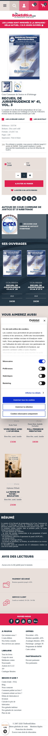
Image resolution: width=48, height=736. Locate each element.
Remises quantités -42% (34, 638)
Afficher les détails (33, 393)
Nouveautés (6, 663)
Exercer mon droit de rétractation (24, 732)
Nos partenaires (31, 663)
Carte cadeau (30, 649)
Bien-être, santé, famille (13, 436)
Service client (19, 597)
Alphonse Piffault (12, 488)
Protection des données (24, 729)
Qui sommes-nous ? (9, 635)
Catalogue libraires (8, 671)
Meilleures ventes (8, 660)
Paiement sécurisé (21, 579)
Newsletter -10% (32, 635)
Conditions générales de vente (17, 727)
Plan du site (6, 713)
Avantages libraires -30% (35, 641)
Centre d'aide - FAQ (9, 682)
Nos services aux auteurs (11, 644)
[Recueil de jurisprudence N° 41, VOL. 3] (24, 79)
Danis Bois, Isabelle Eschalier (35, 425)
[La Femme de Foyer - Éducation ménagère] (12, 465)
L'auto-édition (7, 638)
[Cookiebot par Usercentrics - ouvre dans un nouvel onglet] (29, 320)
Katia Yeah (13, 425)
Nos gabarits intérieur (9, 707)
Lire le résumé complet (15, 119)
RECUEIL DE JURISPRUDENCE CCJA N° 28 (12, 287)
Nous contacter (7, 688)
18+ (3, 669)
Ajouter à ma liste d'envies (25, 190)
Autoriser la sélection (24, 407)
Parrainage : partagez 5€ (34, 644)
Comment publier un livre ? (12, 690)
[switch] (42, 369)
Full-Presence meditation (35, 430)
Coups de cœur (7, 657)
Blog (3, 685)
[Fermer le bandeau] (44, 321)
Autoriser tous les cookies (24, 400)
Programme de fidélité (34, 646)
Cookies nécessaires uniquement (24, 414)
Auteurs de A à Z (8, 666)
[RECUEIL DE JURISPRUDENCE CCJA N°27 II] (36, 263)
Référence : (6, 126)
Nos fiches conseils (9, 641)
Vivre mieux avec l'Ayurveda (13, 430)
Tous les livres (7, 655)
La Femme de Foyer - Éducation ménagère (13, 494)
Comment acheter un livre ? (12, 693)
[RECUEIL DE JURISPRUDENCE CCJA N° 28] (12, 263)
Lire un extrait (39, 119)
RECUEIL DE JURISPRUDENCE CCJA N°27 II (36, 287)
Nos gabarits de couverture (11, 710)
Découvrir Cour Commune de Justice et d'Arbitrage (29, 226)
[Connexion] (24, 7)
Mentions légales (36, 727)
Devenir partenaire (32, 660)
